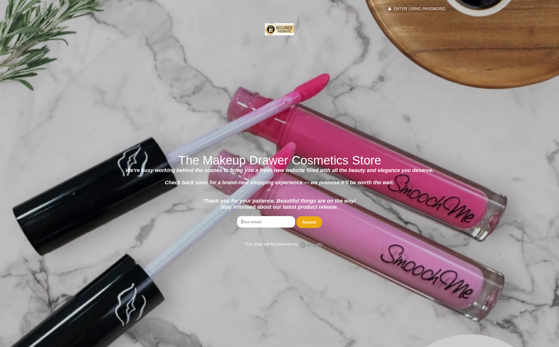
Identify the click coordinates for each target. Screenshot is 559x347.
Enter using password (418, 8)
